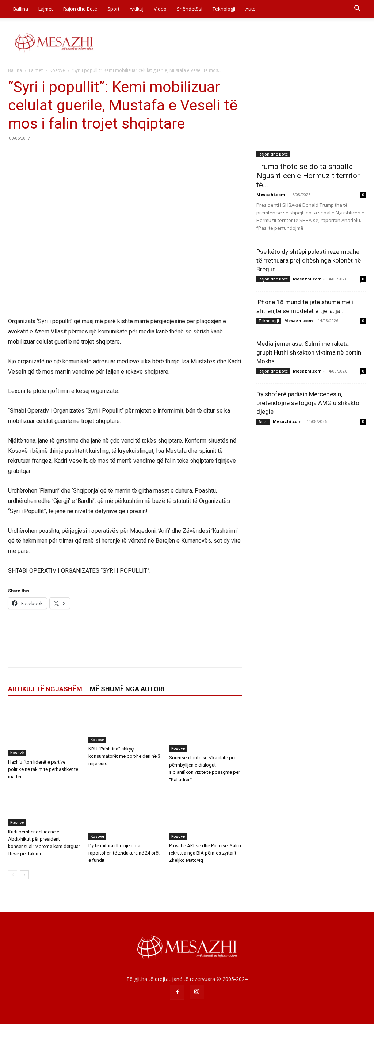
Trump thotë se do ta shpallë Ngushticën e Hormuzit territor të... (308, 175)
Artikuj (137, 8)
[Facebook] (15, 154)
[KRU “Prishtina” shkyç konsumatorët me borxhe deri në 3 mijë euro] (124, 724)
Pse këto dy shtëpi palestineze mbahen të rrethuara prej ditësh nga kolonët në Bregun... (309, 260)
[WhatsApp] (65, 154)
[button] (357, 9)
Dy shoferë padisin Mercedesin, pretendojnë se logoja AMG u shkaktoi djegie (308, 402)
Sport (113, 8)
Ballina (20, 8)
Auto (250, 8)
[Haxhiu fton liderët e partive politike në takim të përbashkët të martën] (44, 731)
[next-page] (24, 874)
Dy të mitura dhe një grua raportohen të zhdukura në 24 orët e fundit (124, 853)
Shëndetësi (189, 8)
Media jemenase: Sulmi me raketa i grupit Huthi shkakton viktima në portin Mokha (308, 352)
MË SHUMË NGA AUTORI (127, 689)
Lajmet (45, 8)
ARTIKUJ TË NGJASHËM (45, 689)
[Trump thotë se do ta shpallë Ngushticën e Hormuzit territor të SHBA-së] (311, 117)
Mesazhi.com (270, 194)
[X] (32, 154)
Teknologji (224, 8)
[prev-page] (12, 874)
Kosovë (57, 70)
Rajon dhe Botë (80, 8)
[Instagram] (197, 992)
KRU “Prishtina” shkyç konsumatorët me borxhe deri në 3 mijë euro (124, 756)
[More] (83, 154)
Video (160, 8)
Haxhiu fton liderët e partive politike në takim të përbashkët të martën (43, 769)
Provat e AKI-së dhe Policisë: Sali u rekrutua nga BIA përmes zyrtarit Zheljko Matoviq (205, 853)
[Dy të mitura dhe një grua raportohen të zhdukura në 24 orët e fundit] (124, 815)
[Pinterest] (49, 154)
